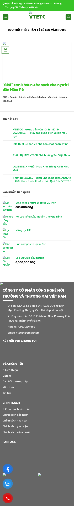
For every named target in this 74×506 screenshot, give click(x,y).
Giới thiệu (11, 370)
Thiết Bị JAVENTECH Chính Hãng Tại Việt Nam (41, 155)
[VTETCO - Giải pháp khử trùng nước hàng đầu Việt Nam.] (37, 17)
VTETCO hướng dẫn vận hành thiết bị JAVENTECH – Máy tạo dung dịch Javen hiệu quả (40, 133)
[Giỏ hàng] (68, 17)
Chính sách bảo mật (17, 409)
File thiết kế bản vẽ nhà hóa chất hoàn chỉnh (40, 144)
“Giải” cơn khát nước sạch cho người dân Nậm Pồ (36, 87)
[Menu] (5, 17)
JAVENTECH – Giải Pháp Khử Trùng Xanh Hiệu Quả (41, 168)
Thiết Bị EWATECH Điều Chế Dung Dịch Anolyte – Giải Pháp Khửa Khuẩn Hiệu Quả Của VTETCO (42, 179)
